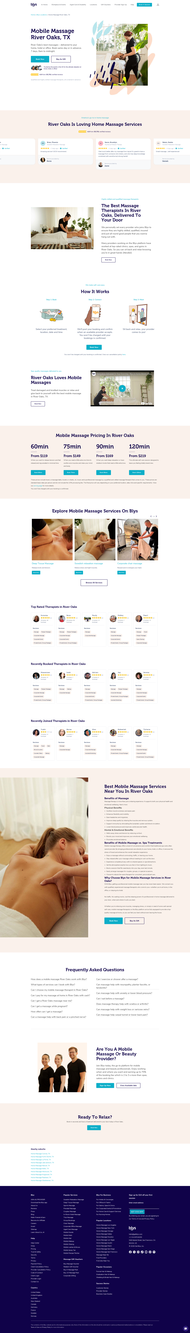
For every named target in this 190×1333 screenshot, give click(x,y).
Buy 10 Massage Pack (71, 1273)
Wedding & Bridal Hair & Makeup (107, 1277)
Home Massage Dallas (104, 1234)
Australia (34, 1298)
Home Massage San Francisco (106, 1252)
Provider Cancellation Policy (40, 1270)
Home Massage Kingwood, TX (41, 1174)
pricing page (38, 486)
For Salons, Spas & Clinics (105, 1205)
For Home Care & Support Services (108, 1211)
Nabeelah (122, 729)
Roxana (107, 161)
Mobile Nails (68, 1235)
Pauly (94, 615)
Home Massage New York (105, 1228)
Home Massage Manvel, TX (40, 1166)
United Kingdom (36, 1295)
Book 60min (38, 472)
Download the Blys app (39, 1202)
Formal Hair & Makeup (104, 1271)
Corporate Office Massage (73, 1226)
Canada (33, 1304)
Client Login (35, 1276)
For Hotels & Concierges (104, 1199)
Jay (119, 672)
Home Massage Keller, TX (40, 1169)
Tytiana (146, 729)
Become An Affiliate (38, 1220)
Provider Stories (102, 1291)
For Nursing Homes (103, 1214)
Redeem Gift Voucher (71, 1267)
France (33, 1310)
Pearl (145, 615)
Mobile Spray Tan (70, 1250)
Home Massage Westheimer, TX (42, 1180)
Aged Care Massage (70, 1229)
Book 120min (137, 472)
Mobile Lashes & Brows (72, 1247)
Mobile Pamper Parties (71, 1253)
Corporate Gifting (70, 1276)
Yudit (43, 729)
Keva (68, 615)
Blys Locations (42, 15)
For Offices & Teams (103, 1202)
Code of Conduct (37, 1273)
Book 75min (71, 472)
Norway (33, 1316)
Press (33, 1211)
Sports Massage (69, 1205)
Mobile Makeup (69, 1241)
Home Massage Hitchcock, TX (41, 1171)
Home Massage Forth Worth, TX (42, 1157)
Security (34, 1255)
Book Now (40, 59)
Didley (121, 615)
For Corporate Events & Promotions (108, 1208)
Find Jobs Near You (103, 1261)
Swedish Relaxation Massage (74, 1199)
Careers (33, 1223)
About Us (34, 1205)
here (123, 354)
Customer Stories (102, 1288)
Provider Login (36, 1279)
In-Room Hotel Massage (72, 1214)
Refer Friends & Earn (38, 1217)
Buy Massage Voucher (71, 1264)
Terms (33, 1258)
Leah (68, 672)
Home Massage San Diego (105, 1249)
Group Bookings (69, 1220)
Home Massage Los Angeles (106, 1225)
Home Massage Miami (104, 1246)
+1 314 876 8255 (135, 1237)
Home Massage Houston (105, 1237)
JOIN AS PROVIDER (38, 1199)
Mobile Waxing (69, 1244)
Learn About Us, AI (37, 1232)
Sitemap (34, 1229)
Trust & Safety (36, 1252)
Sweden (34, 1313)
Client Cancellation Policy (40, 1267)
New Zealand (35, 1301)
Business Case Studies (104, 1294)
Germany (34, 1307)
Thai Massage (68, 1217)
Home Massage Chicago (104, 1231)
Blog (32, 1214)
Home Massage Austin (104, 1243)
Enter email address (136, 1203)
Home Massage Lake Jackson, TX (42, 1163)
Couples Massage (70, 1211)
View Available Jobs (128, 1085)
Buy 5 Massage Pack (71, 1270)
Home (33, 15)
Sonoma (44, 615)
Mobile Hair (68, 1238)
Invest (33, 1226)
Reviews (34, 1208)
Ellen (164, 166)
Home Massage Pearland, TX (41, 1177)
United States (35, 1292)
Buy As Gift (61, 59)
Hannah (50, 161)
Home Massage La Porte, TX (41, 1160)
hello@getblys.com (135, 1234)
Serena (146, 672)
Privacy (33, 1261)
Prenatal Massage (70, 1208)
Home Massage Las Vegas (105, 1240)
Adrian (95, 672)
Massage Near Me (102, 1255)
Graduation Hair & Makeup (105, 1274)
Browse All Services (94, 582)
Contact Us (35, 1282)
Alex (94, 729)
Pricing (33, 1249)
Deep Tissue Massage (71, 1202)
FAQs (33, 1246)
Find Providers (101, 1258)
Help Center (35, 1243)
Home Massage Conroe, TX (40, 1154)
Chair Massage (69, 1223)
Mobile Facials (68, 1232)
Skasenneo (45, 672)
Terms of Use (136, 1219)
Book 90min (103, 472)
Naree (69, 729)
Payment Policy (36, 1264)
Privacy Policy (149, 1219)
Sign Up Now (105, 1085)
